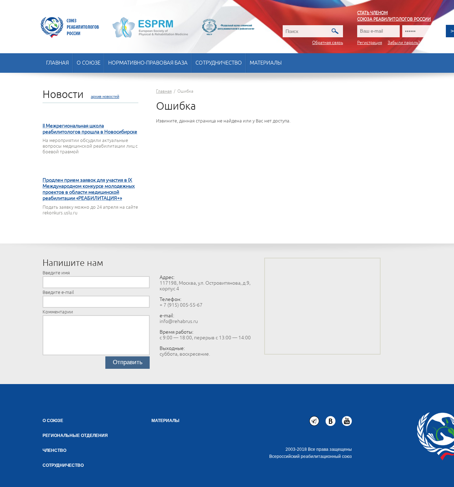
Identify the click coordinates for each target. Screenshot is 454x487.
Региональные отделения (75, 435)
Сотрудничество (218, 63)
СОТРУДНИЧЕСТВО (63, 465)
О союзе (88, 63)
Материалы (266, 63)
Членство (54, 450)
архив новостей (105, 96)
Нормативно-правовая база (148, 63)
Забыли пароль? (404, 42)
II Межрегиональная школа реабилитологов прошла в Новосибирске (90, 129)
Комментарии (58, 312)
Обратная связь (327, 42)
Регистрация (369, 42)
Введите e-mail (58, 292)
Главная (57, 63)
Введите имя (56, 273)
